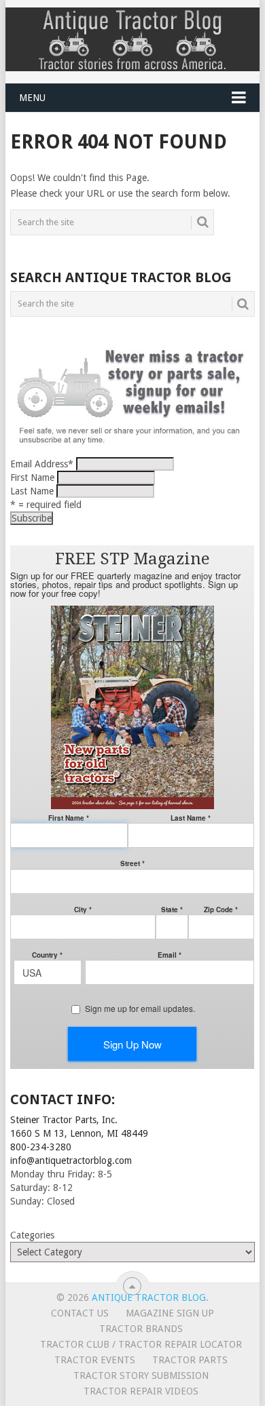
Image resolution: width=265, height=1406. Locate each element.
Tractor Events (94, 1359)
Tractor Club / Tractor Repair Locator (141, 1344)
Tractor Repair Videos (141, 1391)
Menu (32, 97)
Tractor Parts (190, 1359)
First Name (32, 477)
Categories (32, 1235)
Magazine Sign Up (170, 1313)
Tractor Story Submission (141, 1375)
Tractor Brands (141, 1328)
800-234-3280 (40, 1146)
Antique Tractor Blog (149, 1297)
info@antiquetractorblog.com (71, 1160)
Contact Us (80, 1313)
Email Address (41, 463)
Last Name (32, 491)
